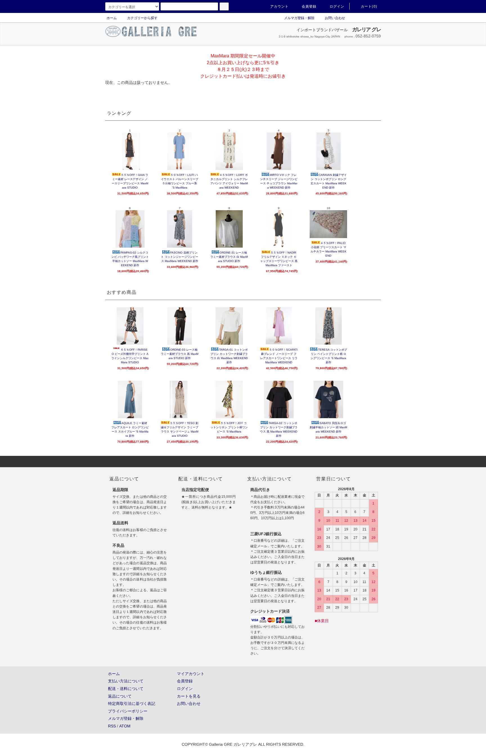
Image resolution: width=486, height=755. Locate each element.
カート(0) (369, 6)
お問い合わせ (335, 18)
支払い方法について (125, 681)
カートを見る (189, 696)
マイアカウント (190, 673)
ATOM (124, 726)
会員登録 (309, 6)
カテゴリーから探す (142, 18)
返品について (120, 696)
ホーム (112, 18)
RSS (112, 726)
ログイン (337, 6)
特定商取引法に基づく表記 (131, 703)
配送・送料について (125, 688)
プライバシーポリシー (127, 711)
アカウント (279, 6)
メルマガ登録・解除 (299, 18)
